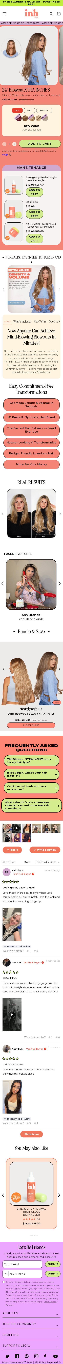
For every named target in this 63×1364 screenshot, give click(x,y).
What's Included (22, 319)
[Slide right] (59, 287)
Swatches (24, 554)
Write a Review (48, 850)
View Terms (50, 1301)
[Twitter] (7, 1356)
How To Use (40, 319)
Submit (53, 1264)
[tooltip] (17, 946)
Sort (27, 862)
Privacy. (10, 1305)
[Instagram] (36, 1356)
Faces (9, 554)
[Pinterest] (27, 1356)
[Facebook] (17, 1356)
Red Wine (31, 124)
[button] (4, 11)
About (7, 319)
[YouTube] (55, 1356)
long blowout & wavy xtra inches (31, 714)
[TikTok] (46, 1356)
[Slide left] (3, 287)
